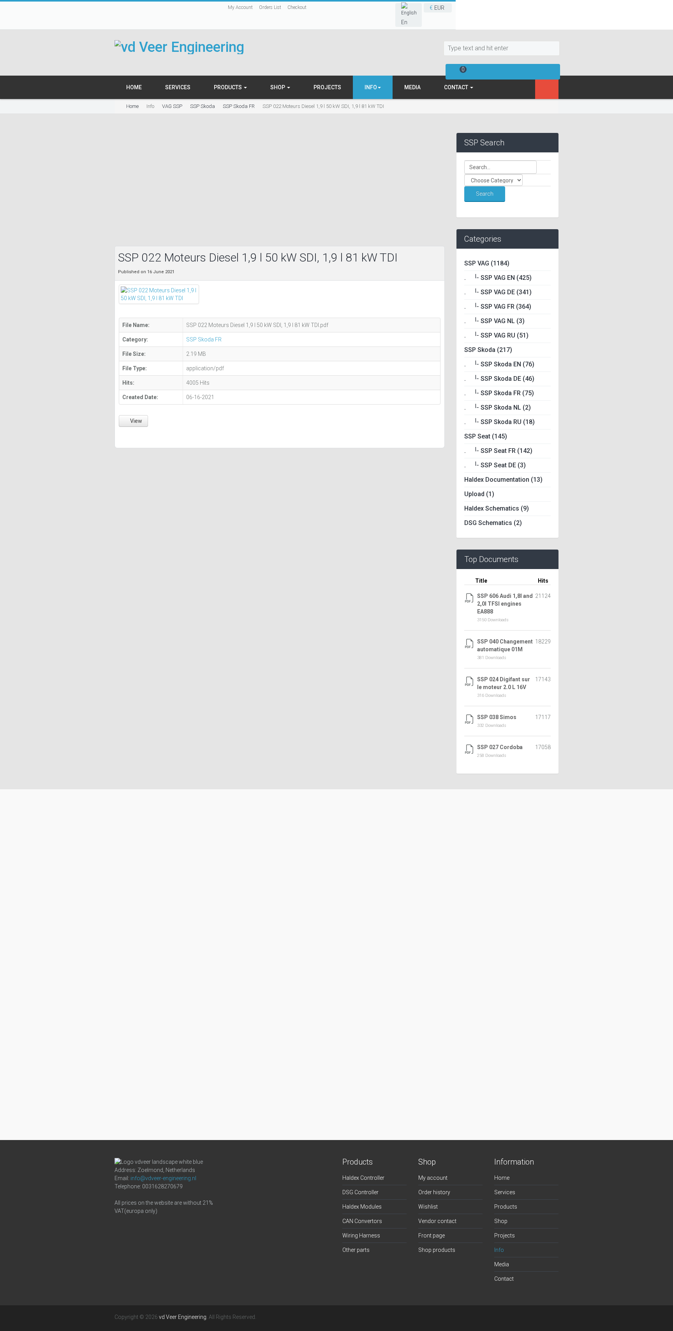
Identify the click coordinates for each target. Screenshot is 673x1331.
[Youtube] (178, 1227)
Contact (456, 87)
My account (432, 1178)
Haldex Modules (362, 1207)
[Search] (553, 48)
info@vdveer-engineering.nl (163, 1178)
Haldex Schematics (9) (496, 508)
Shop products (436, 1250)
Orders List (270, 7)
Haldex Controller (363, 1178)
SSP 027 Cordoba (500, 747)
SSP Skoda (202, 106)
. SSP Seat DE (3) (495, 465)
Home (134, 87)
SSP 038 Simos (496, 717)
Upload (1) (479, 494)
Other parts (356, 1250)
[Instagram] (141, 1227)
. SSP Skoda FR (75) (499, 393)
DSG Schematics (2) (493, 523)
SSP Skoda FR (239, 106)
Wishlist (428, 1207)
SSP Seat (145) (485, 436)
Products (228, 87)
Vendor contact (437, 1221)
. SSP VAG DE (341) (498, 292)
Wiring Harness (361, 1235)
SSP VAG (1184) (486, 263)
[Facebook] (122, 1227)
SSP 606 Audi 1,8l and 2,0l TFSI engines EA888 (505, 604)
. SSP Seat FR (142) (498, 450)
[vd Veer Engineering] (179, 46)
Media (412, 87)
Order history (434, 1192)
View (135, 421)
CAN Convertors (362, 1221)
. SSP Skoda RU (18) (499, 422)
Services (177, 87)
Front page (431, 1235)
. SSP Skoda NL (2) (497, 407)
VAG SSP (172, 106)
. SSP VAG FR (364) (497, 306)
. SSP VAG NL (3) (494, 321)
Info (499, 1250)
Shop (278, 87)
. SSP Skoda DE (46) (499, 378)
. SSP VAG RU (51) (496, 335)
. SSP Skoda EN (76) (499, 364)
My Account (240, 7)
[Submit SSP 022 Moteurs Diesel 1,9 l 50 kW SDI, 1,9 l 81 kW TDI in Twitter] (133, 436)
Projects (327, 87)
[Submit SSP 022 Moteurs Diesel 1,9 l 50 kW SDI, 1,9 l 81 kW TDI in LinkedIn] (142, 436)
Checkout (297, 7)
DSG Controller (360, 1192)
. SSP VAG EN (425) (498, 277)
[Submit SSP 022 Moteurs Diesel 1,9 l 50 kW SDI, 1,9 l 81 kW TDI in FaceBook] (124, 436)
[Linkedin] (159, 1227)
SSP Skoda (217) (488, 350)
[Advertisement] (280, 187)
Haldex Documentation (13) (503, 479)
